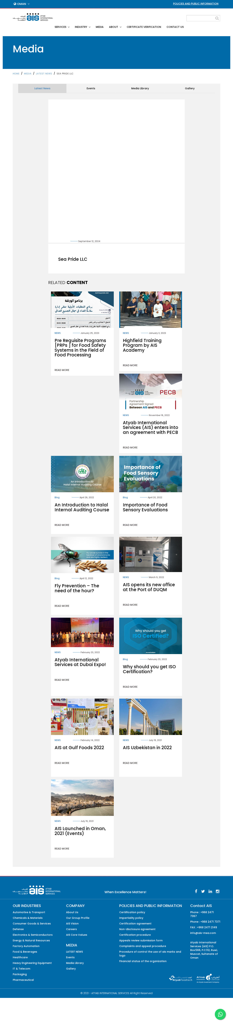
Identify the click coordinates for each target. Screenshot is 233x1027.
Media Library (140, 88)
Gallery (190, 88)
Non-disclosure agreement (137, 929)
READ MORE (62, 370)
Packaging (20, 974)
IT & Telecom (21, 968)
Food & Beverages (25, 952)
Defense (18, 929)
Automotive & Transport (29, 912)
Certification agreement (135, 923)
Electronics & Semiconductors (33, 935)
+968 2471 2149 (207, 927)
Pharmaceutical (23, 980)
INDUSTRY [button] (81, 27)
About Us (72, 912)
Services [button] (61, 27)
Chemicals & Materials (28, 918)
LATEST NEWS (44, 73)
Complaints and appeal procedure (142, 946)
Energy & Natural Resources (31, 940)
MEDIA (100, 27)
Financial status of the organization (143, 961)
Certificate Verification (144, 27)
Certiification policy (132, 912)
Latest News (42, 88)
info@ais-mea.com (203, 933)
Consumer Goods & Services (32, 923)
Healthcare (20, 957)
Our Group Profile (77, 918)
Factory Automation (26, 946)
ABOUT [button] (114, 27)
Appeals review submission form (141, 940)
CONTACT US (175, 27)
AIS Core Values (76, 935)
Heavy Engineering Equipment (32, 963)
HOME (16, 73)
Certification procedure (135, 935)
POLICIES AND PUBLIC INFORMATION (195, 3)
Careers (71, 929)
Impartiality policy (131, 918)
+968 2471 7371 (210, 922)
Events (91, 88)
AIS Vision (72, 923)
